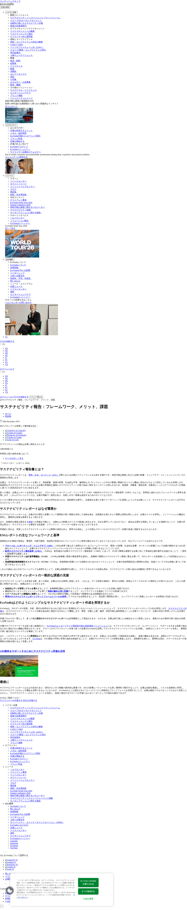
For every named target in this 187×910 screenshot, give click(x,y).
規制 (30, 522)
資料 (12, 292)
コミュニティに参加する (16, 157)
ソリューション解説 (19, 221)
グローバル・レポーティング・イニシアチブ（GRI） (29, 546)
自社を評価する (30, 700)
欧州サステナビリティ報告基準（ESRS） (24, 551)
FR (6, 351)
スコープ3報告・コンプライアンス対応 (28, 50)
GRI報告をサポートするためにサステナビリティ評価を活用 (32, 651)
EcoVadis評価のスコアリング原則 (25, 136)
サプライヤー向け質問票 (21, 36)
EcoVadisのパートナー (20, 223)
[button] (10, 891)
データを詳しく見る (14, 458)
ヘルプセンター (17, 218)
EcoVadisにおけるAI (19, 825)
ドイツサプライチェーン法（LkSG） (27, 47)
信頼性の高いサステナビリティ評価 (26, 23)
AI (6, 337)
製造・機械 (15, 85)
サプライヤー (11, 125)
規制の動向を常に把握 (58, 591)
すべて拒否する (88, 891)
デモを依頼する (7, 341)
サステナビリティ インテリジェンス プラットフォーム (35, 18)
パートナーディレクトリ (21, 98)
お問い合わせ (25, 302)
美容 (12, 77)
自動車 (13, 63)
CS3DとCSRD (16, 45)
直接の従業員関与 (18, 26)
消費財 (13, 71)
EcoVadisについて (18, 265)
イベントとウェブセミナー (22, 186)
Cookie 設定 (88, 898)
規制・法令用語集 (18, 195)
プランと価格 (16, 95)
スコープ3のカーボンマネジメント (26, 20)
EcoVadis (36, 639)
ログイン (4, 369)
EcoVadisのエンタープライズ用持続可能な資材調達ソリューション (77, 626)
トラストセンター (18, 289)
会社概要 (9, 259)
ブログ (13, 189)
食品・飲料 (15, 61)
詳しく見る (10, 228)
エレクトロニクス (18, 74)
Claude (18, 437)
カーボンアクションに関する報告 (25, 213)
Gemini (19, 433)
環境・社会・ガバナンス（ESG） (43, 475)
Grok (16, 440)
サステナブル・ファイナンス (23, 90)
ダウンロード (11, 106)
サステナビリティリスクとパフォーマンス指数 (31, 798)
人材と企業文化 (17, 276)
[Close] (1, 906)
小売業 (13, 79)
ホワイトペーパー (18, 184)
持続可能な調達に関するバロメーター (27, 207)
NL (6, 355)
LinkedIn (14, 841)
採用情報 (14, 268)
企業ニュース (16, 286)
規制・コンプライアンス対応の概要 (26, 42)
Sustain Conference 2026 (20, 205)
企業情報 (9, 879)
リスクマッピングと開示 (21, 34)
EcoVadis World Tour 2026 (21, 202)
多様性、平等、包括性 (20, 278)
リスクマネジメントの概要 (22, 31)
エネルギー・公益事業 (20, 82)
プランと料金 (16, 138)
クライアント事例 (18, 200)
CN (6, 364)
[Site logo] (7, 4)
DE (6, 353)
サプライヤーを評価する (11, 700)
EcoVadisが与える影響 (20, 270)
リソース (9, 176)
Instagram (14, 843)
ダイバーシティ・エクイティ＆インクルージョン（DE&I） (37, 822)
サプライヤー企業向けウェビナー (25, 152)
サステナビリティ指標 (20, 210)
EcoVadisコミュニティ (20, 149)
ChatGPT (21, 430)
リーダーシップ (17, 273)
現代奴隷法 (15, 53)
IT (6, 358)
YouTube (14, 848)
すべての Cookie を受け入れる (88, 882)
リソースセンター (18, 181)
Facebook (14, 846)
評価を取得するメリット (21, 130)
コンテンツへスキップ (10, 1)
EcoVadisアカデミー (19, 147)
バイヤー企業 (11, 12)
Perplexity (22, 435)
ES (6, 362)
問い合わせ (15, 281)
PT (6, 360)
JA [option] (4, 344)
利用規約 (9, 898)
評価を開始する (17, 141)
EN (6, 348)
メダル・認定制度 (18, 133)
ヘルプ (11, 369)
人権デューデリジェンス (21, 55)
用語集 (13, 192)
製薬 (12, 69)
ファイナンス (16, 66)
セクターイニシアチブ (20, 93)
